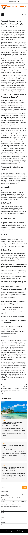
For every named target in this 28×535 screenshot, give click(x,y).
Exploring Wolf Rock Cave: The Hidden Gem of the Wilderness (13, 467)
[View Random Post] (23, 15)
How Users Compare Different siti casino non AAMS (11, 506)
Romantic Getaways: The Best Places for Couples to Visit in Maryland (13, 446)
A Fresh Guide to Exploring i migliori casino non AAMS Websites (13, 501)
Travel (3, 420)
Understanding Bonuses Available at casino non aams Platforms (13, 504)
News (2, 519)
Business (2, 512)
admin (17, 26)
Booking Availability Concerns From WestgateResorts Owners (12, 422)
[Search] (25, 15)
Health (2, 517)
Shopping (3, 522)
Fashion (2, 514)
